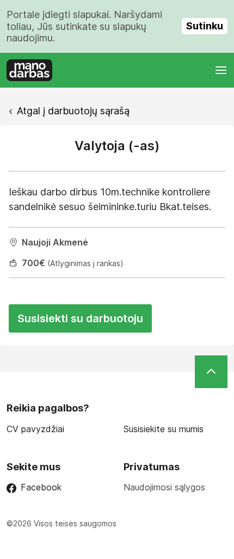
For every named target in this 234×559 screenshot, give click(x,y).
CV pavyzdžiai (35, 429)
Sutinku (204, 26)
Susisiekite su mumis (164, 429)
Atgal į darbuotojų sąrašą (73, 110)
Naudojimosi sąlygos (164, 487)
